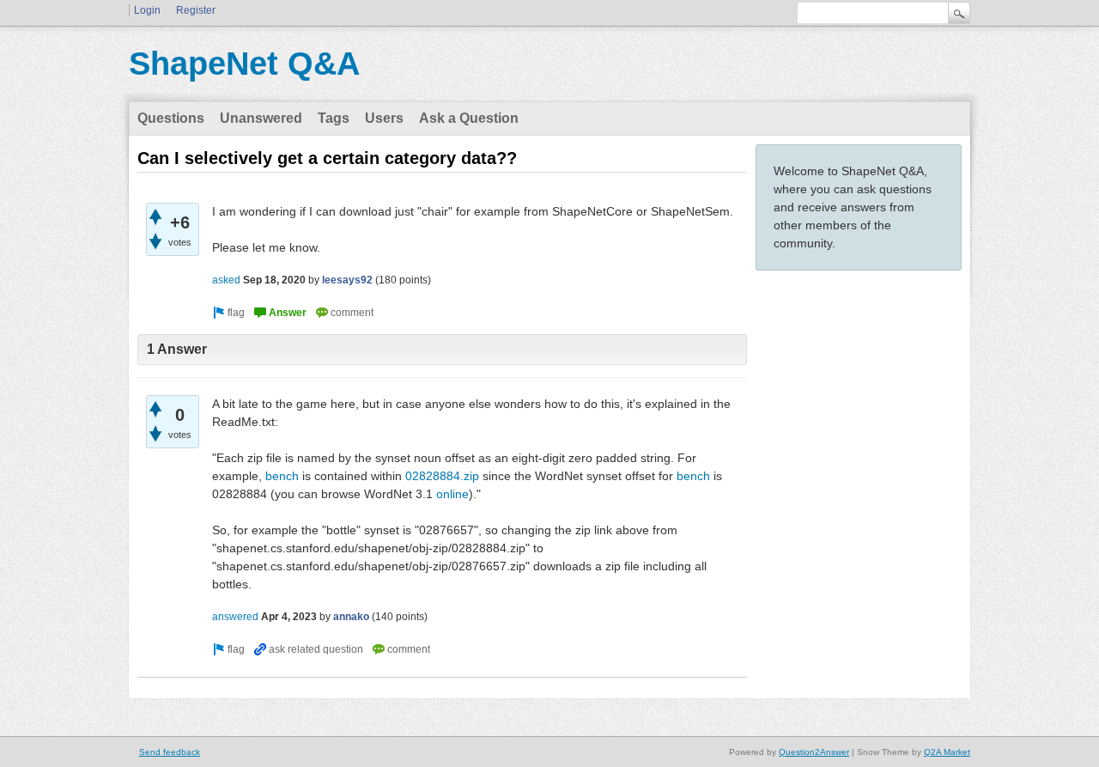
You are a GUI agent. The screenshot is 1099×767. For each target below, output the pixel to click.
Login (147, 10)
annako (351, 617)
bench (282, 476)
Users (384, 118)
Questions (170, 118)
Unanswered (261, 118)
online (452, 494)
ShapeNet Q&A (244, 64)
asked (226, 280)
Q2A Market (947, 752)
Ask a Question (469, 118)
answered (235, 617)
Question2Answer (814, 752)
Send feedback (169, 752)
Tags (333, 118)
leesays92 (347, 280)
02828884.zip (442, 476)
